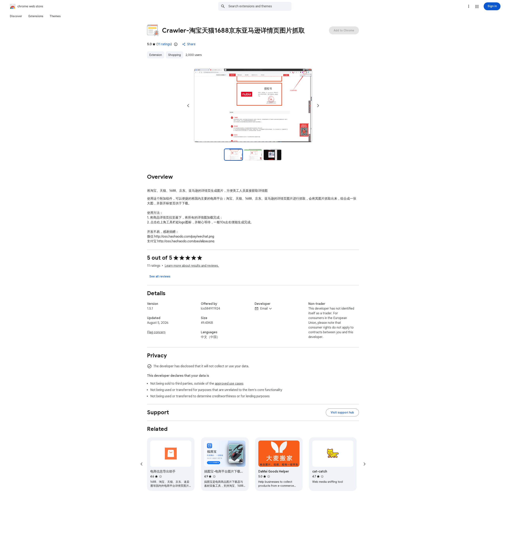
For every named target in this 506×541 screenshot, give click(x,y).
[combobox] (259, 6)
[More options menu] (469, 6)
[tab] (16, 16)
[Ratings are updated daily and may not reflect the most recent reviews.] (176, 44)
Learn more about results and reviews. (192, 266)
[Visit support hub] (342, 412)
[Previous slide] (188, 106)
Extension (155, 55)
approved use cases (229, 384)
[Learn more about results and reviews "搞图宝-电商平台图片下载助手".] (214, 476)
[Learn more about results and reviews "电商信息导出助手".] (160, 476)
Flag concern (156, 332)
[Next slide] (318, 106)
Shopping (174, 55)
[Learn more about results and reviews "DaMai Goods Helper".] (268, 476)
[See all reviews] (160, 276)
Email (264, 309)
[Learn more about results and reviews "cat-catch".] (322, 476)
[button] (477, 6)
